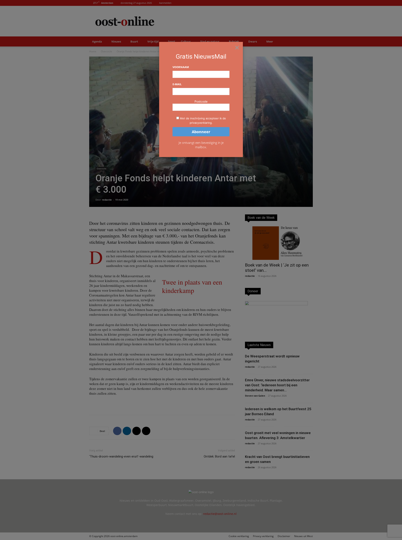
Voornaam (181, 67)
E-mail (177, 84)
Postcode (201, 101)
